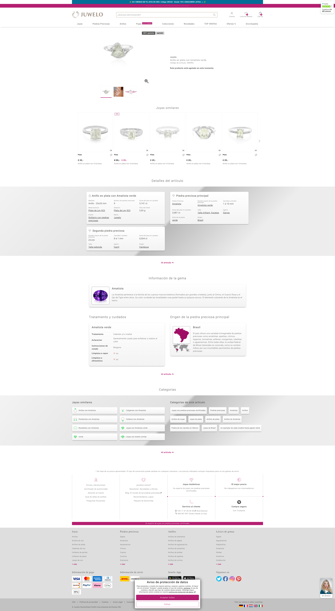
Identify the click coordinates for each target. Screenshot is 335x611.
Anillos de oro (78, 540)
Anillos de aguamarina (177, 544)
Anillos (123, 24)
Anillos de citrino (175, 560)
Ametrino (220, 556)
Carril (116, 247)
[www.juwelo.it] (261, 606)
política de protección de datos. (181, 592)
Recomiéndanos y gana (143, 497)
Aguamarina (221, 540)
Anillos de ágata (175, 540)
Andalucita (220, 560)
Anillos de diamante (176, 537)
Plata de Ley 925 (96, 210)
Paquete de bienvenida (143, 501)
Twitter (219, 578)
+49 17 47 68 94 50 (185, 511)
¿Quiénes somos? (143, 485)
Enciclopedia (252, 24)
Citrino (123, 548)
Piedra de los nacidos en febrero (185, 428)
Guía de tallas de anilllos (95, 497)
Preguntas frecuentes (96, 501)
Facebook (225, 578)
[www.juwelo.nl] (251, 606)
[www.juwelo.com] (256, 606)
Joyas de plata (196, 419)
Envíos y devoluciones (95, 485)
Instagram (232, 578)
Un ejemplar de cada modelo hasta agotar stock (240, 428)
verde (175, 220)
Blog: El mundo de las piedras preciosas (142, 493)
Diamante (124, 560)
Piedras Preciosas (101, 24)
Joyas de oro (77, 560)
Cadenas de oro (78, 548)
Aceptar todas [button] (167, 597)
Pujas (144, 24)
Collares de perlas (79, 552)
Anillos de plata (213, 419)
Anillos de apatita (175, 556)
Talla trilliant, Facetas (208, 212)
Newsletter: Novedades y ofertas (144, 489)
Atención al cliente (96, 493)
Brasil (200, 220)
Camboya (144, 247)
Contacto (130, 602)
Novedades (189, 24)
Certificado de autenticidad (96, 489)
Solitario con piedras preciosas (98, 219)
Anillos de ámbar (175, 552)
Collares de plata (79, 556)
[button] (232, 15)
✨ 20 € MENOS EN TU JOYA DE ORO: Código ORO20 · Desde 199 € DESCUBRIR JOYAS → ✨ (167, 2)
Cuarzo (123, 552)
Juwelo (117, 217)
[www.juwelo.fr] (246, 606)
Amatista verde (205, 205)
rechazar (187, 588)
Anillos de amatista (176, 548)
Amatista (176, 203)
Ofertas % (231, 24)
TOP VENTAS (210, 24)
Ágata (122, 537)
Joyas (80, 24)
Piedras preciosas (217, 410)
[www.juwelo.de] (241, 606)
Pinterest (238, 578)
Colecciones (168, 24)
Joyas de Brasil (209, 428)
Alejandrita (221, 544)
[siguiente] (259, 141)
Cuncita (123, 556)
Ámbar (219, 552)
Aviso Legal (118, 602)
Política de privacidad (89, 602)
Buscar (214, 14)
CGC (74, 602)
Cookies (105, 602)
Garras (226, 212)
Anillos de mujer (178, 419)
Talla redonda (95, 247)
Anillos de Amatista (232, 419)
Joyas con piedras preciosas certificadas (188, 410)
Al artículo (166, 262)
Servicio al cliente (191, 506)
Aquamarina (125, 544)
